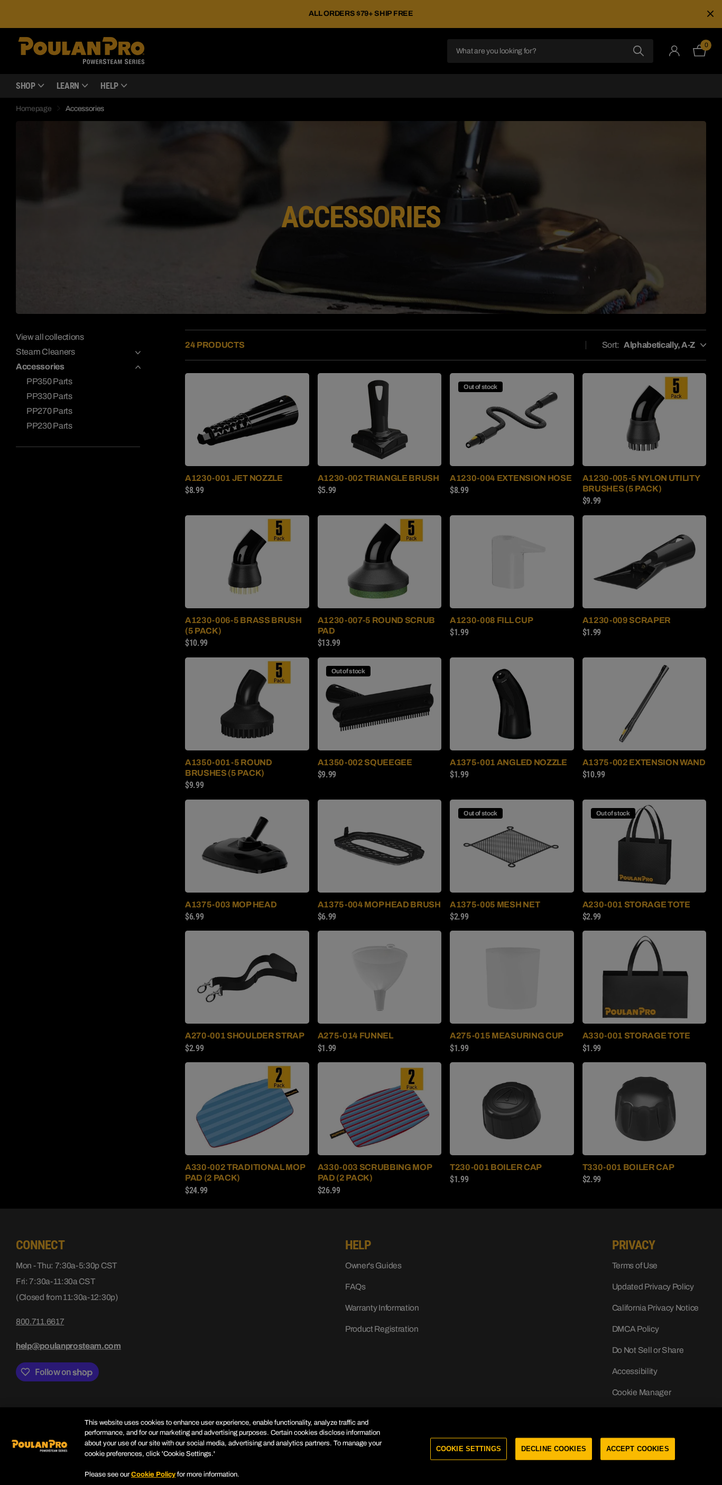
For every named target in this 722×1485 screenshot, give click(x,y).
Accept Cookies (637, 1449)
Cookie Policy (153, 1474)
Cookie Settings (468, 1449)
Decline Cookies (553, 1449)
